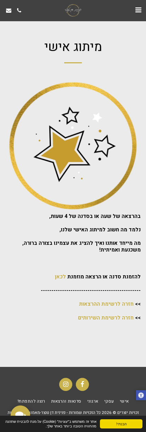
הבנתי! (121, 423)
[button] (138, 10)
